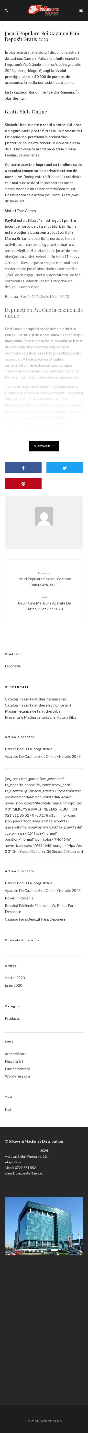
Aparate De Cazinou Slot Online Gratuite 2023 (43, 756)
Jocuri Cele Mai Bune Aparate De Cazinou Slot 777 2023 (44, 603)
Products (12, 1018)
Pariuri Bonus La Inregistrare (28, 749)
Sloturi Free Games (20, 210)
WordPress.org (17, 1076)
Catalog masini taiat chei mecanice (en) (36, 699)
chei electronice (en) (54, 705)
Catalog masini (17, 705)
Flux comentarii (17, 1069)
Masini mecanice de (21, 711)
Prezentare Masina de (23, 717)
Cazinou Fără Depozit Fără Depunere (35, 919)
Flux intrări (14, 1061)
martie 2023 (15, 977)
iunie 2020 (13, 985)
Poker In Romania (19, 898)
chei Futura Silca (63, 717)
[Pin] (23, 483)
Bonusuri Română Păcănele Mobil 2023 (37, 296)
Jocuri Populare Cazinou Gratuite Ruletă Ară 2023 (44, 579)
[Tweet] (64, 467)
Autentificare (15, 1054)
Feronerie (13, 666)
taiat (34, 705)
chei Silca (52, 711)
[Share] (23, 467)
